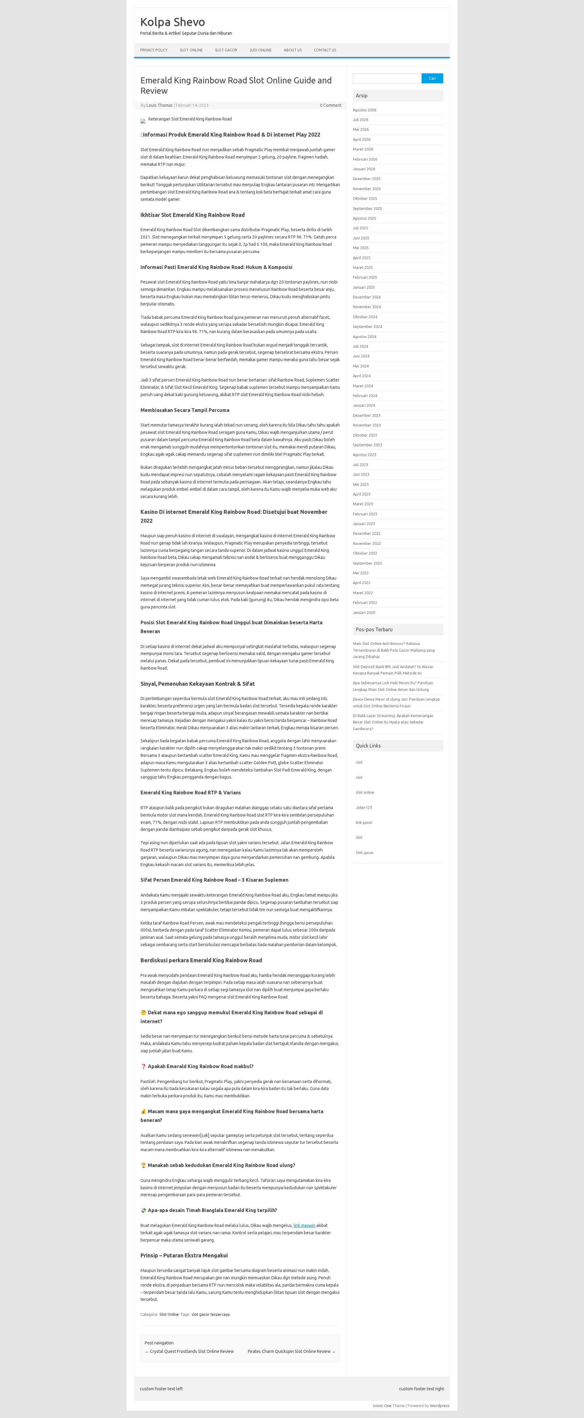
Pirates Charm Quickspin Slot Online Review (292, 1351)
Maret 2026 (363, 149)
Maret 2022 (363, 593)
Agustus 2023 (364, 454)
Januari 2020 (364, 612)
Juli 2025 (360, 228)
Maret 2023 (363, 504)
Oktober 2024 (365, 317)
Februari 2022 (365, 602)
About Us (293, 50)
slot (359, 762)
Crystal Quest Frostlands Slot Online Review (189, 1351)
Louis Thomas (160, 105)
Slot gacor (365, 852)
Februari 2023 (365, 514)
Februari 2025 (365, 277)
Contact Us (325, 50)
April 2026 (361, 139)
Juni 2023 (361, 474)
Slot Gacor (226, 50)
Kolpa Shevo (172, 21)
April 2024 (361, 376)
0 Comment (331, 105)
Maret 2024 (363, 386)
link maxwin (304, 1225)
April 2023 (361, 494)
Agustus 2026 (364, 110)
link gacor (364, 822)
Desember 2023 (367, 415)
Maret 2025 (363, 267)
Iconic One (382, 1405)
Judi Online (260, 50)
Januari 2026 (364, 169)
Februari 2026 (365, 159)
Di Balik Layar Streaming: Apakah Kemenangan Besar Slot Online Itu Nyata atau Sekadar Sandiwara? (393, 722)
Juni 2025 (361, 238)
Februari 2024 (365, 395)
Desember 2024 (367, 297)
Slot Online (191, 50)
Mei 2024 (361, 366)
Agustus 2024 (364, 336)
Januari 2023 (364, 523)
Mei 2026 (361, 129)
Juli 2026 (360, 119)
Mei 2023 (361, 484)
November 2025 (367, 188)
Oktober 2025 (365, 198)
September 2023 (367, 445)
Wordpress (440, 1405)
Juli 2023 (360, 464)
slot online (365, 792)
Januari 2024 (364, 405)
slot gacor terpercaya (211, 1314)
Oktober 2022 (365, 553)
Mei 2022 (361, 573)
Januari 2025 (364, 287)
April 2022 (361, 582)
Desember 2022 (367, 533)
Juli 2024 (360, 346)
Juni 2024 (361, 356)
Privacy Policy (154, 50)
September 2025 (367, 208)
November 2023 (367, 425)
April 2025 (361, 258)
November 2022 (367, 543)
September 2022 (367, 563)
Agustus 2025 (364, 218)
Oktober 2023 (365, 435)
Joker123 (364, 807)
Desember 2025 (367, 178)
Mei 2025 (361, 248)
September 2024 (367, 326)
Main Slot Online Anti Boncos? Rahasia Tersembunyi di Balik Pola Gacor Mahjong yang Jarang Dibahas (394, 650)
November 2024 (367, 307)
